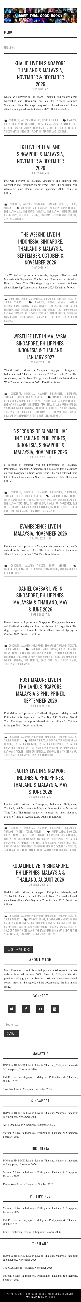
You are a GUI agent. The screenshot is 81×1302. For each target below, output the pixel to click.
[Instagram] (55, 1009)
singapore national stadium (39, 751)
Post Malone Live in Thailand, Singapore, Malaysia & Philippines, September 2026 (40, 690)
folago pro (70, 397)
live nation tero (67, 124)
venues (7, 208)
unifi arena (69, 412)
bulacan (43, 740)
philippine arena (53, 748)
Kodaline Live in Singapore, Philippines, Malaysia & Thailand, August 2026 (40, 872)
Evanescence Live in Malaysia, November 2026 (40, 529)
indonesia (26, 299)
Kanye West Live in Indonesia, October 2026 (28, 1184)
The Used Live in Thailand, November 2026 (27, 1267)
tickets (46, 120)
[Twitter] (12, 1009)
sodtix (67, 507)
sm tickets (31, 313)
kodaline (67, 919)
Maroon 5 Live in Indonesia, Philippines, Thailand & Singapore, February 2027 (40, 1134)
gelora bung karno (15, 401)
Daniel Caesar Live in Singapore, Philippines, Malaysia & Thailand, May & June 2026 (40, 599)
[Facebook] (26, 1009)
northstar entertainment (18, 846)
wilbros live (56, 415)
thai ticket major (28, 215)
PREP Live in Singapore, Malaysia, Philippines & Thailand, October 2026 (40, 1079)
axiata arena (58, 831)
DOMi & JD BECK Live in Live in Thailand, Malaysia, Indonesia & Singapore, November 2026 (40, 1067)
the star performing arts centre (37, 128)
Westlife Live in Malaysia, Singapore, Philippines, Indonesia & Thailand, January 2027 (40, 346)
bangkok (71, 120)
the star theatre (67, 128)
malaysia (25, 120)
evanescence (10, 569)
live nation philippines (40, 500)
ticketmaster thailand (44, 131)
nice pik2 (71, 843)
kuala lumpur (68, 208)
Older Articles (18, 949)
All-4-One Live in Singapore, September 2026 (29, 1125)
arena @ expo (29, 208)
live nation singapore (59, 211)
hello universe (34, 569)
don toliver (55, 740)
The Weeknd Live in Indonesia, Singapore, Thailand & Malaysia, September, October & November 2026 (40, 248)
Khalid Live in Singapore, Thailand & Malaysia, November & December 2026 (40, 73)
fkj (50, 208)
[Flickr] (40, 1009)
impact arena (42, 401)
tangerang (10, 850)
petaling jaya (11, 128)
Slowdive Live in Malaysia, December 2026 (27, 1089)
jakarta (61, 302)
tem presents (57, 313)
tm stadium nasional (43, 755)
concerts (14, 120)
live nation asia (13, 211)
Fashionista (33, 1297)
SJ (48, 89)
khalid (32, 124)
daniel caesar (49, 649)
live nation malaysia (47, 124)
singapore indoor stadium (18, 408)
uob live (62, 131)
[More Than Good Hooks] (40, 15)
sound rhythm (68, 408)
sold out (43, 313)
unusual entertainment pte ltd (21, 415)
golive (7, 124)
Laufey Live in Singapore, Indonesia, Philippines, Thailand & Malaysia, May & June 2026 (40, 781)
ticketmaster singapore (17, 131)
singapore (39, 204)
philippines (56, 393)
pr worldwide (63, 503)
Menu (8, 32)
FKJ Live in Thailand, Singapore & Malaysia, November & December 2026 (40, 157)
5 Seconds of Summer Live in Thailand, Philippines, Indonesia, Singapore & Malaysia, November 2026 (40, 441)
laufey (7, 839)
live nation (56, 306)
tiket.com (55, 317)
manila (72, 404)
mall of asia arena (57, 404)
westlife (43, 415)
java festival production (44, 835)
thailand (35, 120)
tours (54, 120)
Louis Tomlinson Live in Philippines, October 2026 (32, 1232)
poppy (17, 573)
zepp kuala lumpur (14, 219)
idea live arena (19, 124)
